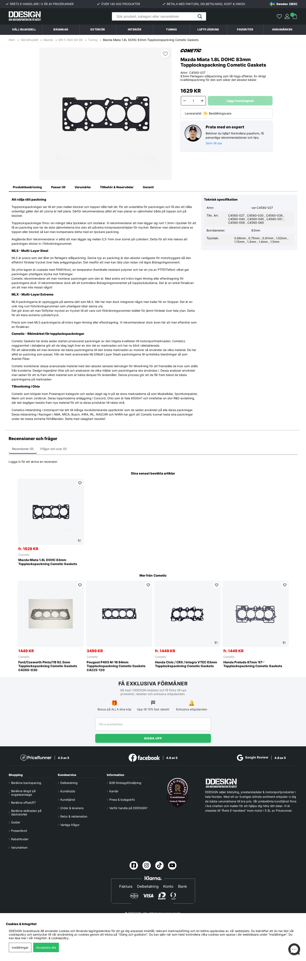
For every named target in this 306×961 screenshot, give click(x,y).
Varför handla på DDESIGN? (128, 808)
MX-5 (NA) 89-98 (70, 40)
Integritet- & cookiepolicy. (51, 938)
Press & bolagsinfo (122, 799)
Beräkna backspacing (26, 783)
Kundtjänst (67, 799)
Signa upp (153, 738)
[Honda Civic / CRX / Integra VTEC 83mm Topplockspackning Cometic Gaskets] (187, 614)
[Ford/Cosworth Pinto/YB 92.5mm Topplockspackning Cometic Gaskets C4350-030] (50, 614)
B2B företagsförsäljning (125, 783)
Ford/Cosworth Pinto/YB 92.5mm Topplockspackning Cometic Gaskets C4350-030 (47, 666)
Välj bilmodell (24, 29)
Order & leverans (71, 808)
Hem (12, 40)
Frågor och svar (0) (53, 449)
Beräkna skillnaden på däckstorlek (26, 812)
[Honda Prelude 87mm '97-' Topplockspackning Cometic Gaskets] (255, 614)
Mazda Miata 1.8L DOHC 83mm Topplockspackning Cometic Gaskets (151, 40)
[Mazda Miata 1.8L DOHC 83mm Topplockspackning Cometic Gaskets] (50, 512)
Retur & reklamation (73, 816)
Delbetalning (69, 783)
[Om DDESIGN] (177, 792)
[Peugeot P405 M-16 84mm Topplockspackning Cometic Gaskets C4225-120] (119, 614)
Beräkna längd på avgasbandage (23, 792)
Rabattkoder (19, 839)
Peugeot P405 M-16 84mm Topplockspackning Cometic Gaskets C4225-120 (116, 666)
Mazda (48, 40)
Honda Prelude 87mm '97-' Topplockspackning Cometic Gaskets (252, 664)
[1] (105, 113)
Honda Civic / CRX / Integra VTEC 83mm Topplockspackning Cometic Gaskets (186, 664)
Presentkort (19, 830)
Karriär (113, 791)
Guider (15, 822)
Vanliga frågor (69, 825)
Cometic (24, 554)
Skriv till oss (214, 143)
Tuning (92, 40)
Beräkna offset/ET (23, 802)
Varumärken (282, 29)
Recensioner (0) (23, 449)
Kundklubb (67, 791)
